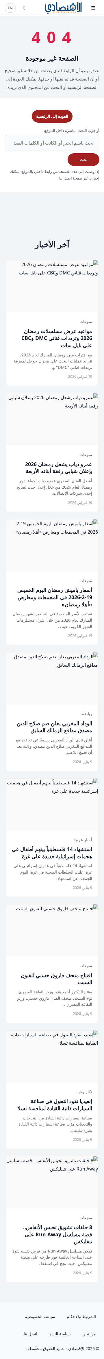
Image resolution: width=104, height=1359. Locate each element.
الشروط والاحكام (81, 1316)
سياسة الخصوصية (40, 1316)
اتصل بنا (30, 1333)
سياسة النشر (60, 1333)
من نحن (89, 1333)
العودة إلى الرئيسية (52, 116)
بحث (84, 159)
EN (10, 7)
